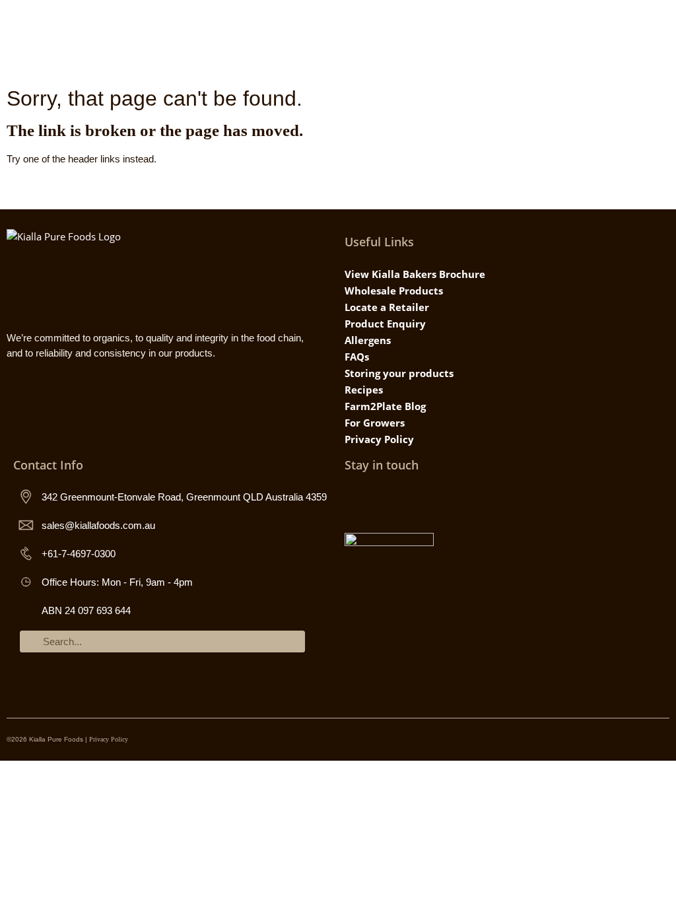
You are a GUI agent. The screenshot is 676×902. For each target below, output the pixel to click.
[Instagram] (354, 500)
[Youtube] (408, 500)
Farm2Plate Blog (385, 406)
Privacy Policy (379, 439)
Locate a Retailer (387, 307)
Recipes (364, 389)
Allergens (368, 340)
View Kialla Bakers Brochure (415, 274)
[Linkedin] (435, 500)
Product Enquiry (385, 323)
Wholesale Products (394, 290)
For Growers (375, 422)
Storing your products (399, 373)
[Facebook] (381, 500)
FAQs (357, 356)
